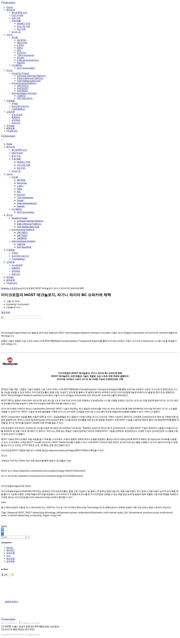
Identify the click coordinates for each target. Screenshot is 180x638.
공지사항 (10, 553)
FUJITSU (21, 52)
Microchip (22, 42)
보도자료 (10, 558)
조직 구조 (16, 18)
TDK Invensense (25, 55)
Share (4, 526)
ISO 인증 (21, 29)
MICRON (21, 40)
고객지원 (10, 112)
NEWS (9, 547)
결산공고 (10, 550)
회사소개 (10, 10)
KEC (19, 50)
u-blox (20, 45)
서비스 (9, 34)
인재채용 (10, 101)
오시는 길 (16, 32)
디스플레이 (17, 65)
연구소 (9, 70)
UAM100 (21, 96)
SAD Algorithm (25, 98)
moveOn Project (20, 73)
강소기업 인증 (23, 26)
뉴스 (8, 556)
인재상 (15, 103)
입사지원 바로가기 (20, 106)
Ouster (20, 57)
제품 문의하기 (11, 601)
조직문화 (10, 561)
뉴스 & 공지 (17, 114)
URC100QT (23, 86)
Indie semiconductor (28, 60)
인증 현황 (16, 21)
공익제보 (16, 120)
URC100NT (22, 88)
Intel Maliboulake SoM (29, 81)
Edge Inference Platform (30, 78)
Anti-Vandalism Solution (24, 93)
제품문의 (16, 117)
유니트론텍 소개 (19, 12)
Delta (20, 47)
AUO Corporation (26, 68)
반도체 (15, 37)
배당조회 (10, 128)
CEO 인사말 (17, 15)
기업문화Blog (18, 109)
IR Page (10, 125)
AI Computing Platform (24, 83)
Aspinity (21, 62)
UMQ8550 (22, 91)
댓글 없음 (5, 312)
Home (9, 7)
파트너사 (16, 123)
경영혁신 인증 (23, 23)
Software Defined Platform (31, 76)
